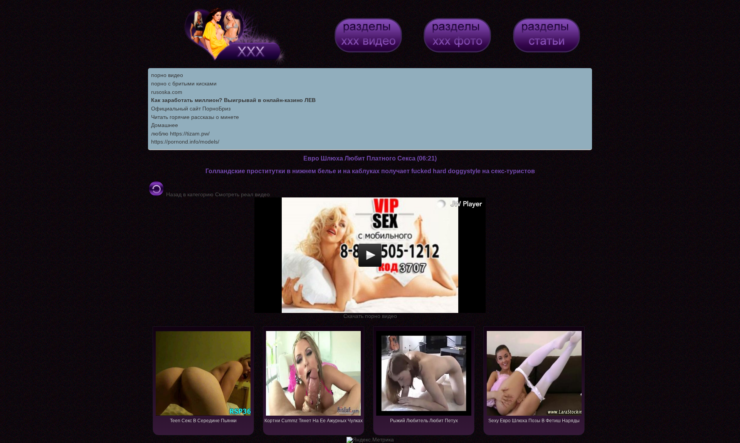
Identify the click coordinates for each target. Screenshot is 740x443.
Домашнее (164, 125)
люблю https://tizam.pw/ (180, 133)
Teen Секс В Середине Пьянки (203, 420)
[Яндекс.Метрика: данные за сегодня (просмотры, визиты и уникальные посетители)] (370, 440)
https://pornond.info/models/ (185, 142)
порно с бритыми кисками (184, 83)
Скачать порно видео (370, 316)
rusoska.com (166, 92)
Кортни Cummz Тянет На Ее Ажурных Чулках (313, 420)
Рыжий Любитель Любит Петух (424, 420)
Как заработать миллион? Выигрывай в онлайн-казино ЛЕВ (233, 100)
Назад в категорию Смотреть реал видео (217, 194)
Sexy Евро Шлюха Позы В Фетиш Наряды (534, 420)
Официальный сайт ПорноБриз (190, 108)
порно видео (167, 75)
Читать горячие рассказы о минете (195, 117)
